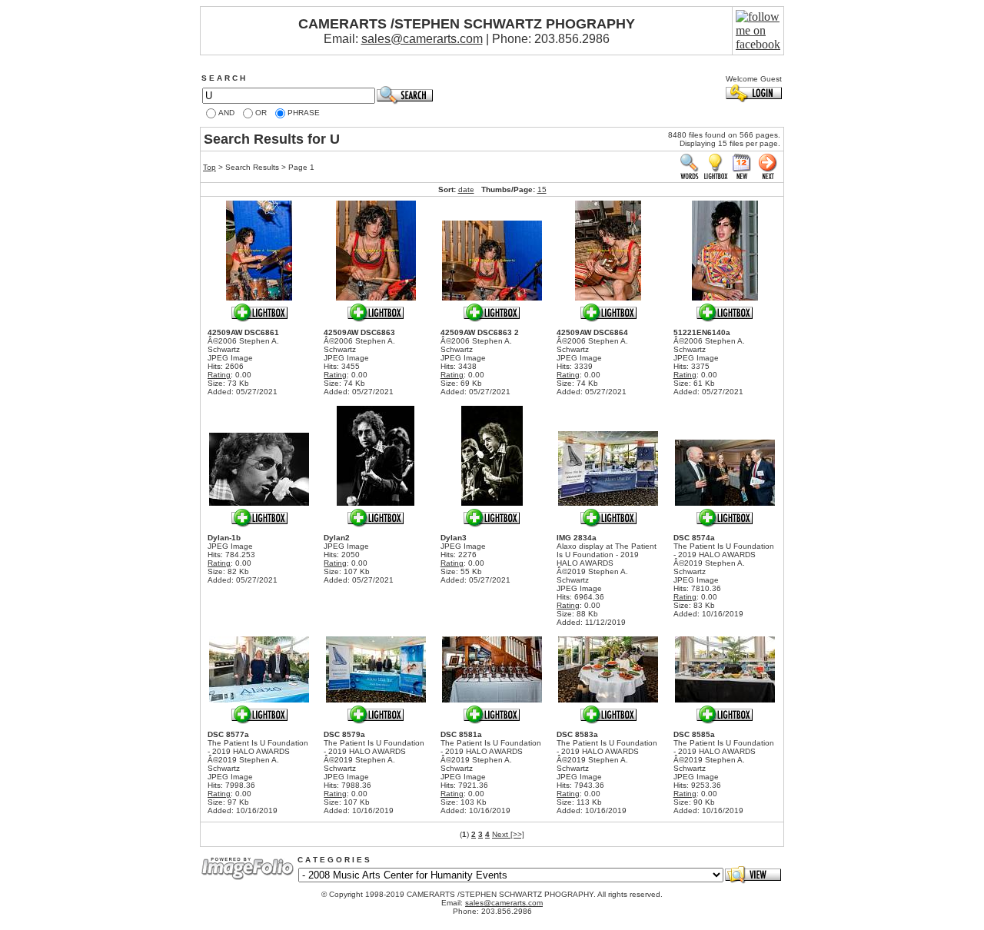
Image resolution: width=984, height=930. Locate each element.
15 (542, 189)
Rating (219, 374)
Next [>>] (508, 834)
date (466, 189)
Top (209, 167)
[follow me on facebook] (758, 44)
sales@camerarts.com (422, 38)
